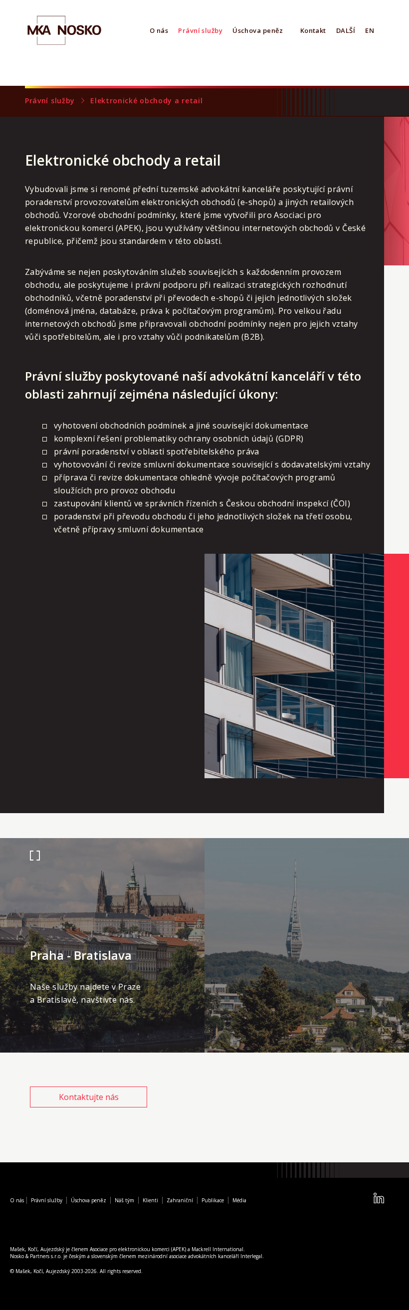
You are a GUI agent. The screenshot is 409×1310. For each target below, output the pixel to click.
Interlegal (251, 1256)
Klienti (150, 1200)
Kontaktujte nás (89, 1097)
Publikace (213, 1200)
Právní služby (200, 30)
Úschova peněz (257, 30)
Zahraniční (180, 1200)
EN (369, 30)
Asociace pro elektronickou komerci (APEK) (138, 1249)
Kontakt (313, 30)
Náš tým (124, 1200)
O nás (159, 30)
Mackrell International (217, 1249)
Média (239, 1200)
